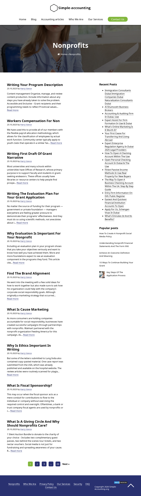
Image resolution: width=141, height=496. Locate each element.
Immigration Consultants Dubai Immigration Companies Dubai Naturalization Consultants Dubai (119, 97)
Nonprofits (14, 484)
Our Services (95, 19)
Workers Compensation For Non (33, 121)
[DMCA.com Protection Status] (121, 483)
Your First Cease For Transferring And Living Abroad (117, 136)
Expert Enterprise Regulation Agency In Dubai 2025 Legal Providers (119, 146)
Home (22, 19)
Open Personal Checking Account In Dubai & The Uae (118, 163)
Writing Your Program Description (35, 85)
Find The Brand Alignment (28, 273)
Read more (12, 110)
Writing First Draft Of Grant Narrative (29, 155)
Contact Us (117, 19)
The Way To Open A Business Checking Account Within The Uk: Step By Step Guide (119, 184)
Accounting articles (52, 19)
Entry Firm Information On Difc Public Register (118, 194)
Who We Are (76, 19)
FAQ (88, 484)
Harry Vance (26, 88)
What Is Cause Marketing (27, 309)
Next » (66, 464)
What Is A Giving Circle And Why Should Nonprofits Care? (33, 423)
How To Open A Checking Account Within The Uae (118, 155)
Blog (33, 19)
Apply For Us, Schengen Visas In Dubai (117, 211)
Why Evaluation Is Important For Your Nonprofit (34, 235)
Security (78, 484)
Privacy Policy (47, 484)
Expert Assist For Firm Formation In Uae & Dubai (118, 122)
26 (58, 464)
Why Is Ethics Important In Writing (29, 347)
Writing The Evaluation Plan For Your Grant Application (33, 195)
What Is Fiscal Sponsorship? (29, 385)
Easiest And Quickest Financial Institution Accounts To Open (116, 203)
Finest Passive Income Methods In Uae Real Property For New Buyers (118, 173)
